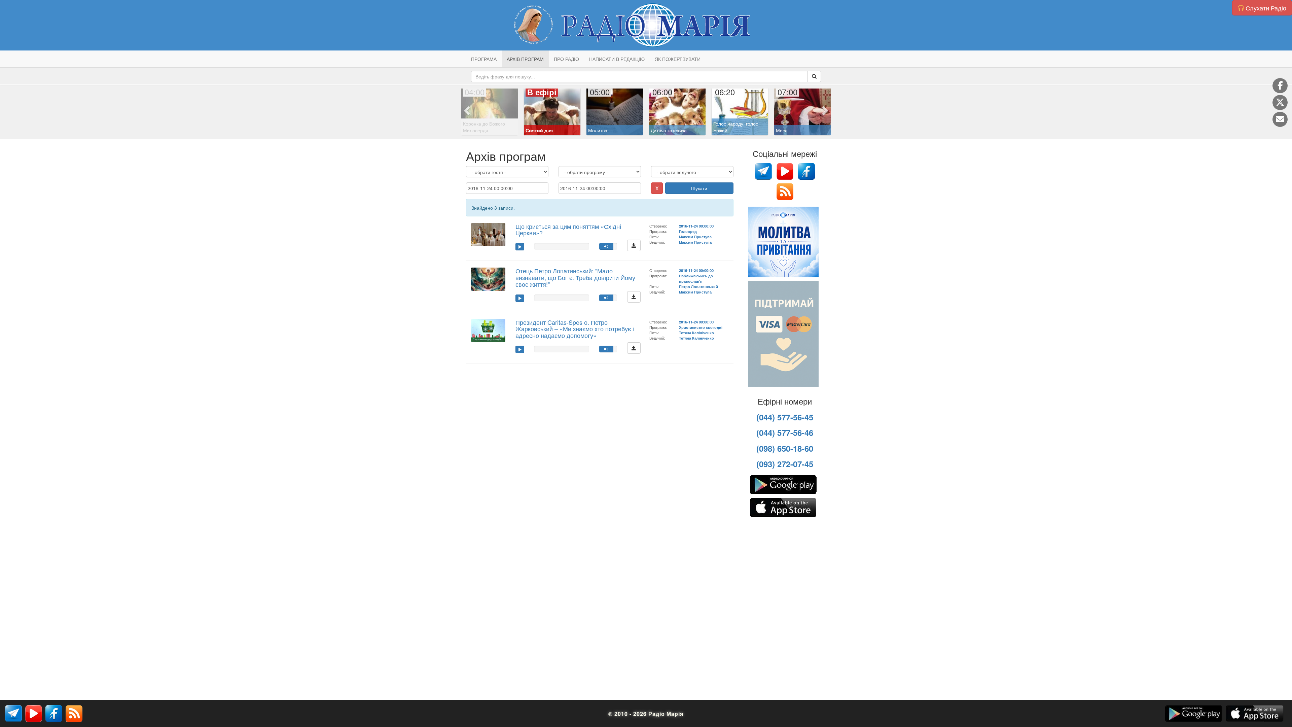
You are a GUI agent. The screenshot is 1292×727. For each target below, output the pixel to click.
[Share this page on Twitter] (1280, 102)
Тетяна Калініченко (696, 332)
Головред (688, 231)
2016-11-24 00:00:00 (696, 226)
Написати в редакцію (617, 59)
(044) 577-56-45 (784, 417)
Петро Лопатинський (698, 286)
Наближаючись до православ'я (696, 278)
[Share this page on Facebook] (1280, 85)
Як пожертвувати (678, 59)
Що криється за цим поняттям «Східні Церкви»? (568, 229)
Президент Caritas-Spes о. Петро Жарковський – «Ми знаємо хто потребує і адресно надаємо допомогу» (574, 329)
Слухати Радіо (1265, 7)
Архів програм (525, 59)
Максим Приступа (695, 236)
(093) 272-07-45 (784, 464)
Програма (484, 59)
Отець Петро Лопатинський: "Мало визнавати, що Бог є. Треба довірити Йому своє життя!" (575, 277)
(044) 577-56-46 (784, 432)
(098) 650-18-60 (784, 448)
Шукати (699, 188)
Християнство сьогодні (700, 327)
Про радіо (566, 59)
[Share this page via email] (1280, 119)
